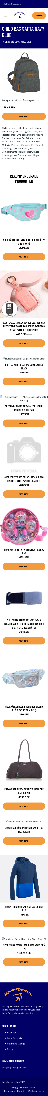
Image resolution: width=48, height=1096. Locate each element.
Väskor (18, 100)
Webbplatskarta (36, 1091)
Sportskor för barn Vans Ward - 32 (24, 827)
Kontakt (24, 1087)
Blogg (10, 1049)
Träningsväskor (31, 100)
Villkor (33, 1087)
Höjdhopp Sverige (16, 1043)
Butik (39, 15)
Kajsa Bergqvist (15, 1038)
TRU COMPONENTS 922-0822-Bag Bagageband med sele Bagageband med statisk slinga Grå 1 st (24, 624)
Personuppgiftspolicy (15, 1091)
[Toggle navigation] (5, 15)
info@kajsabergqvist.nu (12, 4)
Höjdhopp (12, 1032)
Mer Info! (24, 116)
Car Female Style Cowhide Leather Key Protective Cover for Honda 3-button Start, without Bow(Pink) (24, 326)
